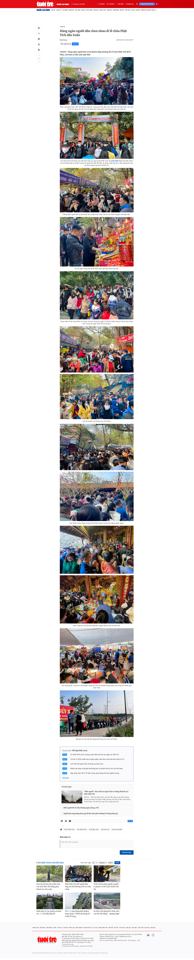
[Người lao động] (63, 4)
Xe (92, 927)
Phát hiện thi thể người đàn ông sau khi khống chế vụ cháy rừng (78, 886)
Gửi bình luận (126, 852)
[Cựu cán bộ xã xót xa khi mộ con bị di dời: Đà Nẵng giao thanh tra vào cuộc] (49, 873)
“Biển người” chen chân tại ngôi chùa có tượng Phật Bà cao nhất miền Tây (106, 793)
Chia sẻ (75, 44)
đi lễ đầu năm (94, 829)
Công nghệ (87, 927)
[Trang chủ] (43, 10)
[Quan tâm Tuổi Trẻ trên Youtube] (148, 935)
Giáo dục (96, 10)
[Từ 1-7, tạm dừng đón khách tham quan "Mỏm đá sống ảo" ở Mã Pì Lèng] (78, 901)
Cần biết (120, 4)
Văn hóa (110, 927)
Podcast (102, 4)
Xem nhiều (49, 927)
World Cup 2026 (146, 10)
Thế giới (65, 927)
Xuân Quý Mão (117, 829)
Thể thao (127, 10)
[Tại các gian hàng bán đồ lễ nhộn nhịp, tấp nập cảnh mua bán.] (97, 242)
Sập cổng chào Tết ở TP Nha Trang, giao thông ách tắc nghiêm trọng (94, 773)
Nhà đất (134, 927)
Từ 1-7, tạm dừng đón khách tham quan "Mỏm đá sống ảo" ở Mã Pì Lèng (78, 913)
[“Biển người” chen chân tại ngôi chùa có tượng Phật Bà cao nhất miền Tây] (72, 796)
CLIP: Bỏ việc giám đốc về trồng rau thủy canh (86, 764)
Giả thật (147, 927)
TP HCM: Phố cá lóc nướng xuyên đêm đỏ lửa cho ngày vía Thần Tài (94, 755)
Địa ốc (154, 10)
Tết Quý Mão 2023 (79, 750)
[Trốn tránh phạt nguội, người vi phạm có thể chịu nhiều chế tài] (107, 873)
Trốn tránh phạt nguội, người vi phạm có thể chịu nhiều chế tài (106, 886)
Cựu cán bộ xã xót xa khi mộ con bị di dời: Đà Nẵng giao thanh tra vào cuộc (48, 886)
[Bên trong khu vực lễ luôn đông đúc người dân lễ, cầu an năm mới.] (97, 599)
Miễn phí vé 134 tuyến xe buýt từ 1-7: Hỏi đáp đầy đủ (48, 912)
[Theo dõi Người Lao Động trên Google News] (66, 43)
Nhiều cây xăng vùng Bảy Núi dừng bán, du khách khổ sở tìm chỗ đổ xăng (96, 768)
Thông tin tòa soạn (68, 944)
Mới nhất (42, 927)
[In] (38, 44)
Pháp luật (103, 10)
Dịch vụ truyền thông (106, 940)
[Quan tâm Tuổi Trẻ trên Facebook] (153, 935)
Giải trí (121, 10)
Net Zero (77, 10)
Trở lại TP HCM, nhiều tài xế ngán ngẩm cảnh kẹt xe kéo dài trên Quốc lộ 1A (97, 759)
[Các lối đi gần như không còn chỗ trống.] (97, 396)
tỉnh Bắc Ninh (82, 829)
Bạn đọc (71, 10)
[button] (39, 55)
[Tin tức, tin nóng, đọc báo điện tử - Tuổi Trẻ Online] (46, 4)
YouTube (111, 4)
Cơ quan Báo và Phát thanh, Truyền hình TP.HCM (77, 946)
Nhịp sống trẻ (103, 927)
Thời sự (53, 10)
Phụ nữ (138, 10)
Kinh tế (83, 10)
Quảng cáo (130, 4)
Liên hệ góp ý (132, 940)
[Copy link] (38, 34)
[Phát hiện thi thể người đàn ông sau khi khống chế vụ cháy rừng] (78, 873)
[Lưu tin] (38, 50)
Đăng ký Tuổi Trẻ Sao (147, 4)
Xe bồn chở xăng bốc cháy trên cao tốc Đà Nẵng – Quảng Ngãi (106, 912)
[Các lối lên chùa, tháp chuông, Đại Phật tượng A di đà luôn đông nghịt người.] (97, 496)
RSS (138, 940)
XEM (117, 863)
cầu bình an (105, 829)
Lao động (65, 10)
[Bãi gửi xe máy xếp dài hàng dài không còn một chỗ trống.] (97, 713)
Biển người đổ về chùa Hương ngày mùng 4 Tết (81, 808)
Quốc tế (58, 10)
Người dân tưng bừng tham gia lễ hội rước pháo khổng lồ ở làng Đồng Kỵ (91, 814)
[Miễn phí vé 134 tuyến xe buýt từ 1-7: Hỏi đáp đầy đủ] (49, 901)
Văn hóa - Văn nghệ (113, 10)
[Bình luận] (38, 39)
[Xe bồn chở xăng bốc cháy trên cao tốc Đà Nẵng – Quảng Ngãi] (107, 901)
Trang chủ (35, 927)
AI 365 (133, 10)
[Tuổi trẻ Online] (47, 939)
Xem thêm (65, 778)
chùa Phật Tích (69, 829)
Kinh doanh (79, 927)
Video (55, 927)
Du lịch (95, 927)
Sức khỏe (89, 10)
